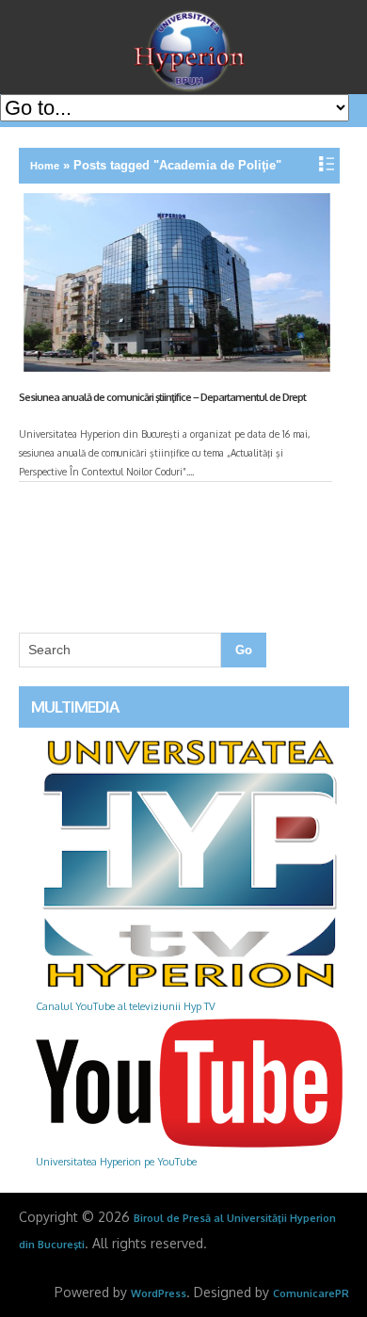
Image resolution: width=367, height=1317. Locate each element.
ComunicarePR (311, 1293)
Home (44, 165)
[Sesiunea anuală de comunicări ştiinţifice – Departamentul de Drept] (175, 286)
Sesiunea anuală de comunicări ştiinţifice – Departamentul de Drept (162, 397)
